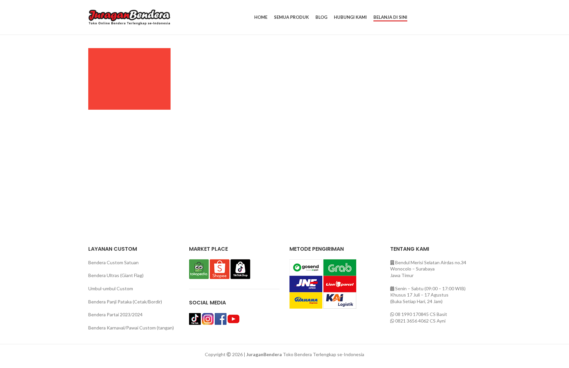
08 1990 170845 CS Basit (421, 314)
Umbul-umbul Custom (110, 288)
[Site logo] (129, 16)
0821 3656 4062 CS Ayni (420, 321)
